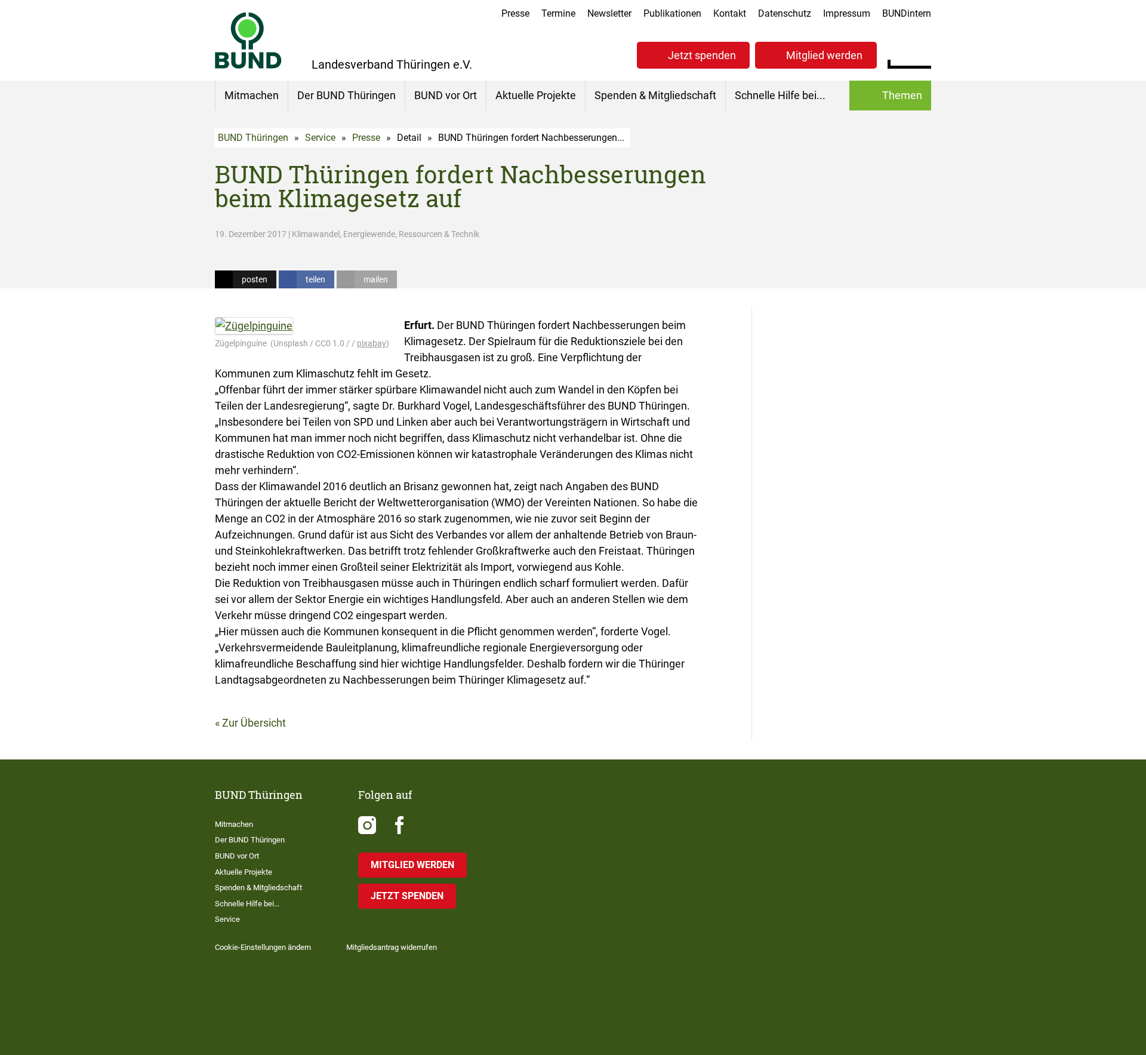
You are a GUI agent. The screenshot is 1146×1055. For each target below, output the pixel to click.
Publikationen (672, 13)
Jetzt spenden (702, 55)
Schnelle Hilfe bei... (780, 95)
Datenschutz (784, 13)
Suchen (922, 53)
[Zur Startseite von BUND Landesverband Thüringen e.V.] (248, 40)
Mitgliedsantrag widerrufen (391, 947)
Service (320, 137)
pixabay (371, 343)
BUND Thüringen (253, 137)
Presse (515, 13)
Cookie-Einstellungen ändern (263, 947)
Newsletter (609, 13)
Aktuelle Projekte (535, 95)
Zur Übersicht (254, 722)
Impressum (846, 13)
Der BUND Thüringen (346, 95)
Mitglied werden (824, 55)
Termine (558, 13)
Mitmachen (251, 95)
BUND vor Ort (445, 95)
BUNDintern (906, 13)
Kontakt (729, 13)
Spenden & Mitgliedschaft (655, 95)
